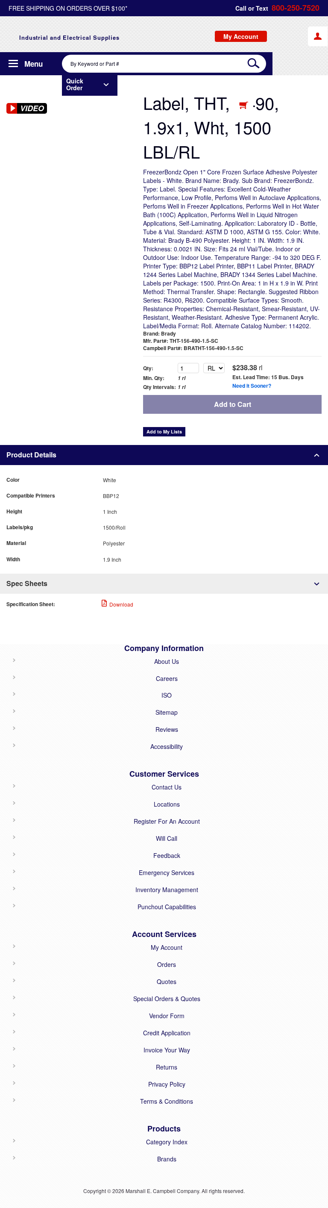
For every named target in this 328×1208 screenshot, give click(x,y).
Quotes (166, 981)
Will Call (166, 838)
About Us (166, 661)
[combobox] (164, 64)
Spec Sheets (26, 583)
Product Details (31, 455)
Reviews (166, 729)
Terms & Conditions (166, 1101)
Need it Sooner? (251, 385)
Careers (167, 678)
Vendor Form (166, 1015)
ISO (166, 695)
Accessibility (166, 746)
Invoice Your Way (167, 1050)
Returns (166, 1067)
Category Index (166, 1141)
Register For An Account (167, 821)
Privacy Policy (166, 1084)
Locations (167, 804)
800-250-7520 (295, 8)
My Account (166, 947)
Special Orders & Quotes (166, 998)
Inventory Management (166, 889)
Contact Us (167, 787)
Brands (166, 1159)
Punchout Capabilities (167, 906)
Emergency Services (166, 872)
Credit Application (166, 1032)
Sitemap (166, 712)
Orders (166, 964)
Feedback (166, 855)
